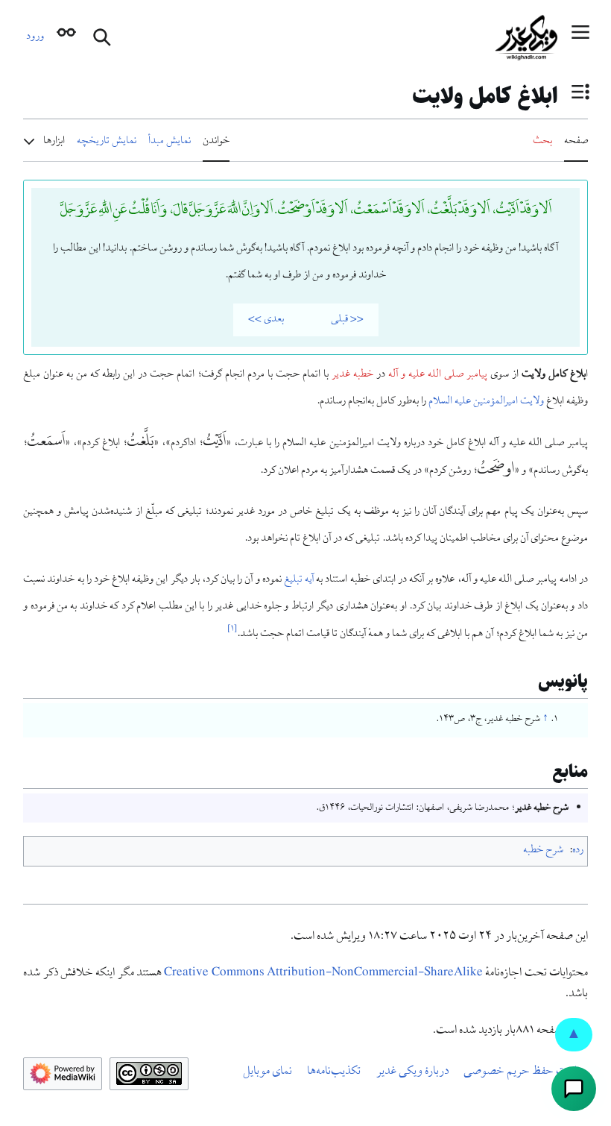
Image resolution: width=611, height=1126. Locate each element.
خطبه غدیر (352, 375)
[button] (580, 38)
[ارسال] (573, 1088)
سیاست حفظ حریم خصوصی (525, 1072)
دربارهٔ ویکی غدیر (412, 1072)
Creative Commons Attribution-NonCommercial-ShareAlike (323, 974)
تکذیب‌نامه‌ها (334, 1072)
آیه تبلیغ (299, 580)
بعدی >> (266, 319)
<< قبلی (347, 319)
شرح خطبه (543, 850)
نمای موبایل (267, 1072)
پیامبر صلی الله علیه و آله (437, 375)
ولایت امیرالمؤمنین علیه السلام (486, 401)
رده (577, 850)
